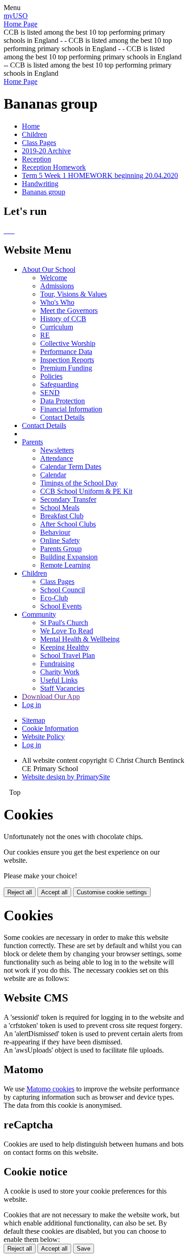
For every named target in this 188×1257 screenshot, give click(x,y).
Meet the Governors (69, 310)
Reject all (19, 892)
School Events (61, 606)
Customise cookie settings (112, 892)
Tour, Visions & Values (73, 294)
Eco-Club (54, 598)
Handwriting (40, 184)
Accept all (54, 892)
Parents (32, 442)
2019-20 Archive (46, 151)
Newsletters (57, 450)
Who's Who (57, 302)
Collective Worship (67, 343)
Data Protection (62, 401)
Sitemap (33, 720)
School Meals (59, 507)
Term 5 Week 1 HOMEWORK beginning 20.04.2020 (100, 175)
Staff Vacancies (62, 688)
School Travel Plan (67, 655)
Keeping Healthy (64, 647)
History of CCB (63, 319)
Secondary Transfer (68, 499)
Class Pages (39, 142)
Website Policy (43, 737)
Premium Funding (66, 368)
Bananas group (43, 192)
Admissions (57, 286)
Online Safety (60, 540)
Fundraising (57, 664)
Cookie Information (50, 728)
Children (34, 134)
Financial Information (71, 409)
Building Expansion (69, 557)
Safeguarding (59, 384)
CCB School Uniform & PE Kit (86, 491)
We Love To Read (66, 631)
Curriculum (56, 327)
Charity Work (59, 672)
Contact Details (62, 417)
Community (39, 614)
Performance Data (66, 351)
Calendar (53, 475)
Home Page (20, 24)
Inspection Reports (67, 360)
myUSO (16, 16)
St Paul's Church (64, 622)
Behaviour (55, 532)
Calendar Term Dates (70, 466)
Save (83, 1248)
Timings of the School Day (79, 483)
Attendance (56, 458)
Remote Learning (65, 565)
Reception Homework (54, 167)
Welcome (53, 278)
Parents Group (61, 549)
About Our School (48, 269)
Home (31, 126)
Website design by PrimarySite (66, 777)
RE (45, 335)
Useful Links (59, 680)
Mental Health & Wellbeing (80, 639)
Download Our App (51, 696)
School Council (62, 590)
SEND (50, 392)
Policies (51, 376)
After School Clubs (68, 524)
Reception (36, 159)
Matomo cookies (50, 1089)
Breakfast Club (62, 516)
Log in (31, 705)
